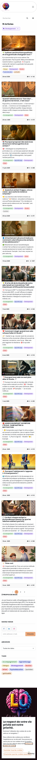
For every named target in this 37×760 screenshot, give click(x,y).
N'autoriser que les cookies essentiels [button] (17, 754)
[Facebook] (4, 629)
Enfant (26, 115)
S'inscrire (30, 634)
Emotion (22, 69)
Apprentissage (18, 160)
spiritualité (17, 72)
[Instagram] (14, 629)
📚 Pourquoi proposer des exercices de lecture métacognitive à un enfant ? (17, 144)
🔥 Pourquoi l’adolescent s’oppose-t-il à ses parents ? (17, 472)
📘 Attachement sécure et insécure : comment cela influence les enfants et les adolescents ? (18, 240)
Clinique (5, 69)
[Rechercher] (27, 18)
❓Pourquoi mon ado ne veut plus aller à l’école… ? (16, 378)
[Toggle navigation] (33, 7)
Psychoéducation (7, 72)
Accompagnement (8, 115)
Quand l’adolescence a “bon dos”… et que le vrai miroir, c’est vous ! (17, 100)
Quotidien (5, 211)
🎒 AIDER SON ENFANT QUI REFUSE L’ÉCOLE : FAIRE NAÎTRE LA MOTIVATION (16, 425)
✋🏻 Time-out (7, 563)
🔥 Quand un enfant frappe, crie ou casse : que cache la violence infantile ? (17, 192)
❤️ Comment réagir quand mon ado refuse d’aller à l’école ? (17, 332)
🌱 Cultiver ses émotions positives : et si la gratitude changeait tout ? (17, 54)
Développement (13, 69)
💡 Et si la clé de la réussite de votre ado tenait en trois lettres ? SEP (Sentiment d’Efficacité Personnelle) (18, 285)
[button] (33, 18)
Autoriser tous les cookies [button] (13, 750)
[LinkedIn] (9, 629)
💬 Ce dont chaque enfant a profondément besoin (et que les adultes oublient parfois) (16, 519)
